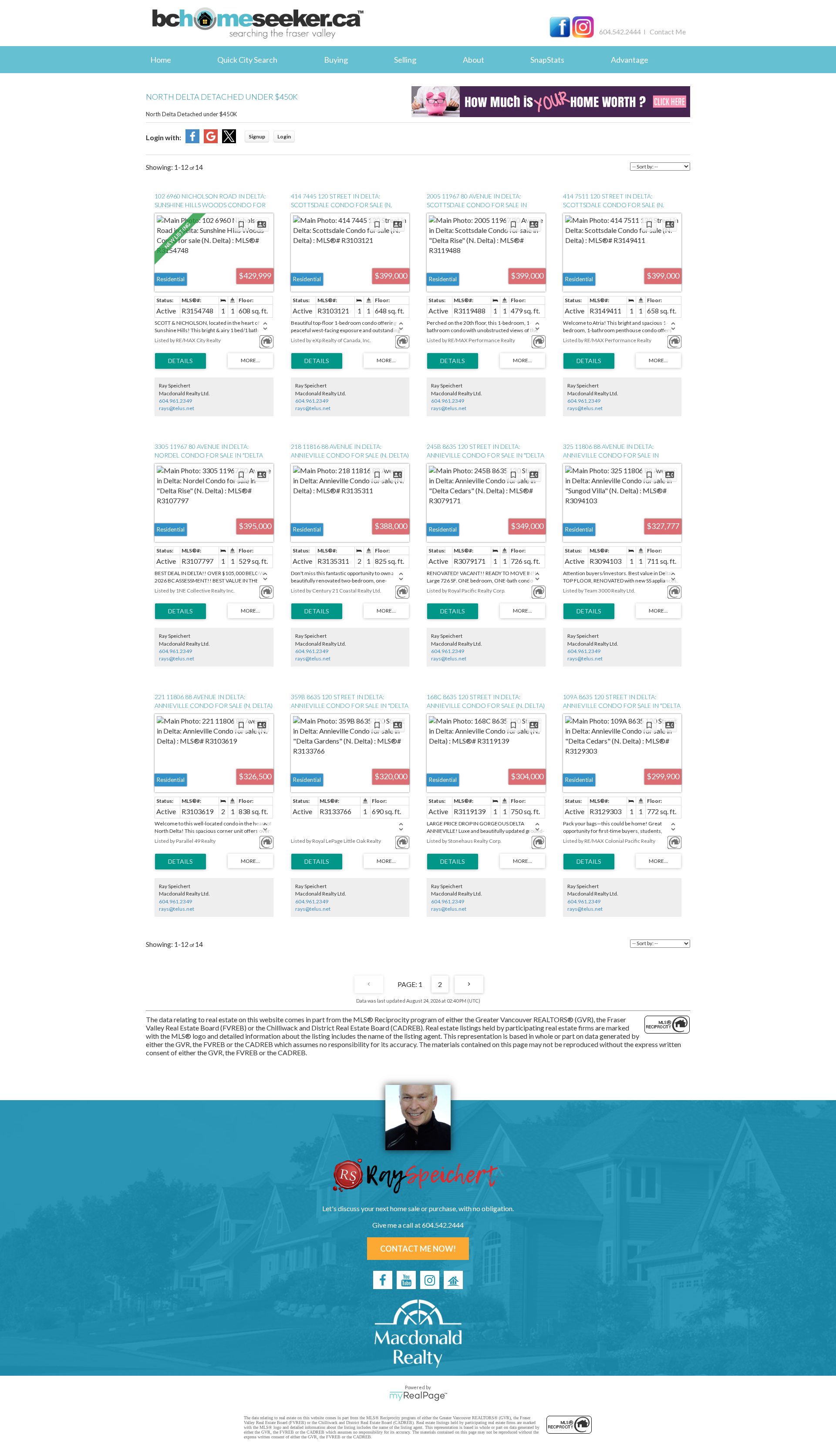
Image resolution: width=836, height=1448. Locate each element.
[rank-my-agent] (453, 1280)
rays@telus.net (176, 408)
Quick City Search (247, 59)
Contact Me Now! (418, 1248)
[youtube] (406, 1280)
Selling (405, 59)
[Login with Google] (211, 140)
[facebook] (382, 1280)
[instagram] (429, 1280)
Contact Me (668, 31)
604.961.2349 (175, 400)
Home (160, 59)
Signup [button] (257, 136)
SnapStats (547, 59)
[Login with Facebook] (192, 140)
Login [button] (284, 136)
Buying (336, 59)
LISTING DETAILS (180, 361)
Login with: (163, 137)
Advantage (629, 59)
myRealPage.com (418, 1396)
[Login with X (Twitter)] (229, 140)
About (473, 59)
